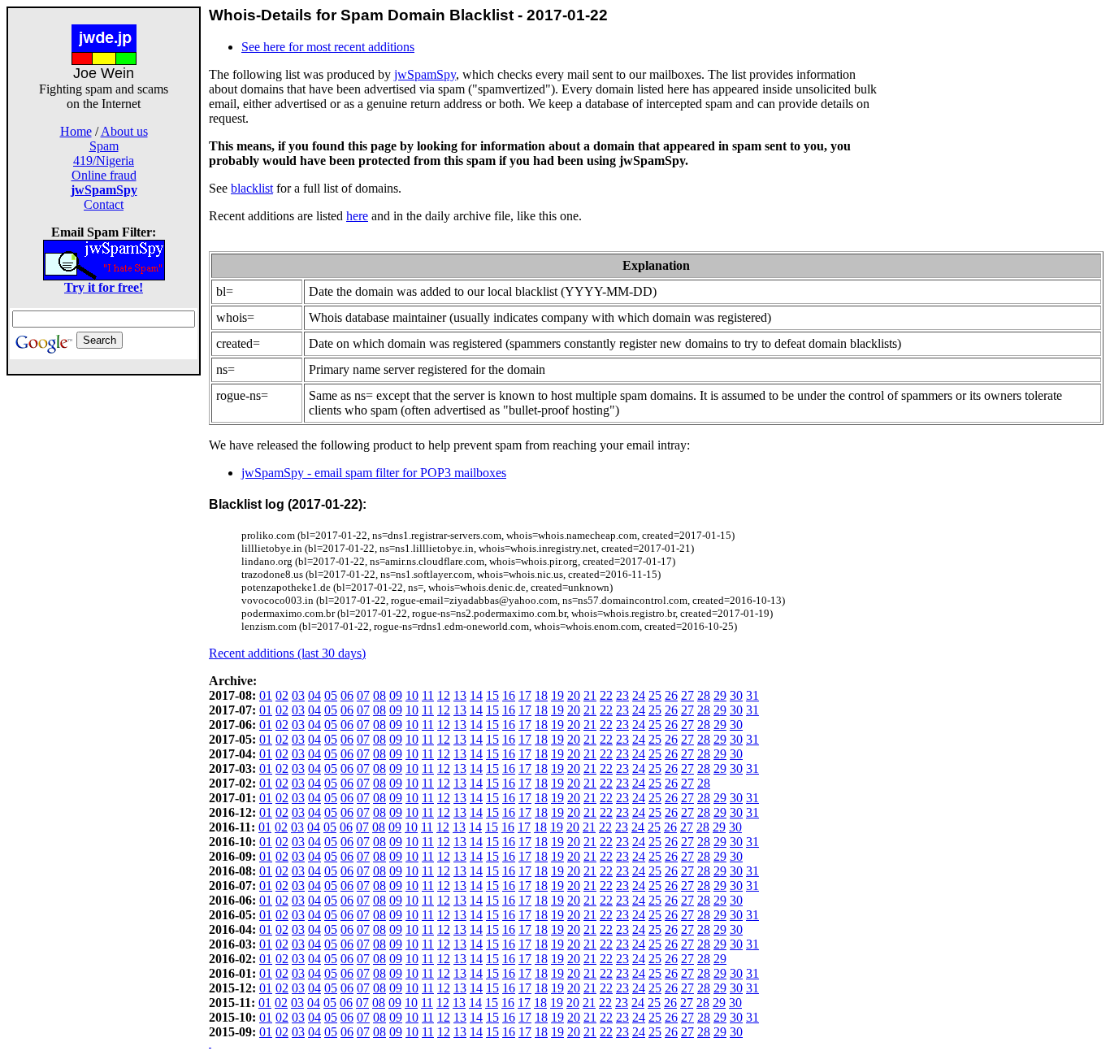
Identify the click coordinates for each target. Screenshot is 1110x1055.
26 (671, 695)
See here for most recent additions (327, 47)
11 (428, 695)
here (357, 216)
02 (281, 695)
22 (606, 695)
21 (589, 695)
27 (687, 695)
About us (124, 131)
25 (654, 695)
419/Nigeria (103, 160)
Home (76, 131)
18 (541, 695)
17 (524, 695)
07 (363, 695)
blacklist (252, 188)
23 (622, 695)
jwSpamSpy (425, 74)
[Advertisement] (104, 619)
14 (476, 695)
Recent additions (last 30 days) (287, 653)
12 (443, 695)
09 (395, 695)
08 (379, 695)
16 (508, 695)
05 (330, 695)
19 (557, 695)
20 (573, 695)
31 (752, 695)
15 (492, 695)
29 (719, 695)
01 (265, 695)
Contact (104, 204)
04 (314, 695)
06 (346, 695)
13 (459, 695)
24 (638, 695)
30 (736, 695)
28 (703, 695)
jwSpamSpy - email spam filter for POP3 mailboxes (373, 473)
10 (411, 695)
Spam (104, 146)
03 (298, 695)
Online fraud (104, 175)
